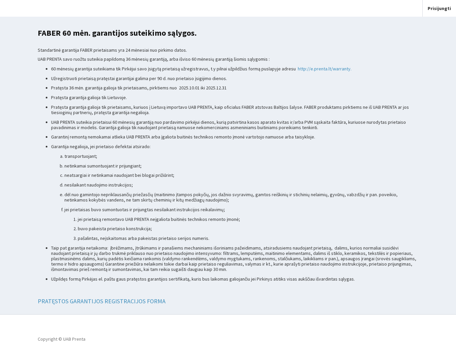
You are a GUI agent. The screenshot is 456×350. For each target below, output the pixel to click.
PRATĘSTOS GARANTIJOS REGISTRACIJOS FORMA (102, 301)
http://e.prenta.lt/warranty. (325, 69)
